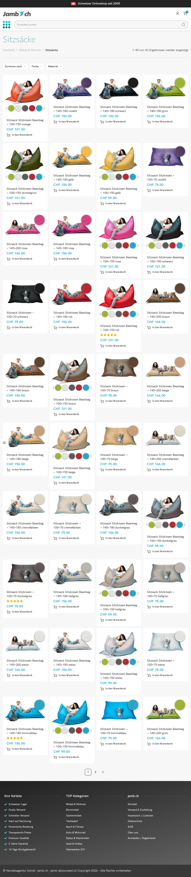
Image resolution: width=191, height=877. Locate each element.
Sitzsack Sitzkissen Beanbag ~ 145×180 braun (25, 388)
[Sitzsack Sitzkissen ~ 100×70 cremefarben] (72, 504)
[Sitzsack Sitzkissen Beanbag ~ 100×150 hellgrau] (119, 579)
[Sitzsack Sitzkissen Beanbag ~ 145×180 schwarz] (119, 88)
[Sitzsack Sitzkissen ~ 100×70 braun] (119, 367)
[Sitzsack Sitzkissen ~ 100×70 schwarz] (25, 293)
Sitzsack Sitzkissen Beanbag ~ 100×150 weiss (118, 676)
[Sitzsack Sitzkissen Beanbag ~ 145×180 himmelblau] (25, 710)
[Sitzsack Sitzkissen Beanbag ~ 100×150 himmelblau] (72, 717)
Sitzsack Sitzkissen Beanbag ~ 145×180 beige (25, 457)
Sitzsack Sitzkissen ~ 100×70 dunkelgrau (20, 594)
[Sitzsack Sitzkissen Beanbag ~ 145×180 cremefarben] (25, 504)
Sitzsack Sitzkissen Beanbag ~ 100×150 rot (118, 328)
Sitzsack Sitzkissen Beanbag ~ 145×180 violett (71, 109)
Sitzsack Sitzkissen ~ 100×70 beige (114, 457)
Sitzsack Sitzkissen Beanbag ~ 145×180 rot (71, 315)
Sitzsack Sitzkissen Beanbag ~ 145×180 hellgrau (71, 594)
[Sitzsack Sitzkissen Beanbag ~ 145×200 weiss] (25, 641)
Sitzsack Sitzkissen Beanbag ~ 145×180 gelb (71, 178)
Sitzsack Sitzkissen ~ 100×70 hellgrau (161, 594)
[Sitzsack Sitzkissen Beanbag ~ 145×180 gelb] (72, 156)
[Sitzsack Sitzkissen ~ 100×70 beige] (119, 435)
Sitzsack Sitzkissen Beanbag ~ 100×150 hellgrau (118, 607)
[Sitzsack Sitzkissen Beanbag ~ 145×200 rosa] (25, 225)
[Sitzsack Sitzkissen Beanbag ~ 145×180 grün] (165, 88)
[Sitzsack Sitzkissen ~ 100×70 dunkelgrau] (25, 572)
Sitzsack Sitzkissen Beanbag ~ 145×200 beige (165, 388)
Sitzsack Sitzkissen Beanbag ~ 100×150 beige (71, 470)
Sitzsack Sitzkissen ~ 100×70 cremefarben (67, 525)
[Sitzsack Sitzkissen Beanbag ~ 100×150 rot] (119, 300)
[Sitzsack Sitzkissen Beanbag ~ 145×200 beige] (165, 367)
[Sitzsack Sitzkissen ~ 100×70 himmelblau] (119, 710)
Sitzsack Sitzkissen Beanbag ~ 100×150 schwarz (165, 259)
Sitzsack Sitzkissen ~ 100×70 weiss (161, 663)
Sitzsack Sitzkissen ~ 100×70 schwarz (20, 315)
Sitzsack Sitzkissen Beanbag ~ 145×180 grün (165, 109)
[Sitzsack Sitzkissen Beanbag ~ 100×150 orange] (25, 95)
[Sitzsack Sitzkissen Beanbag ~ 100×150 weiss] (119, 648)
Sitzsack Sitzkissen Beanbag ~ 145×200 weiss (25, 663)
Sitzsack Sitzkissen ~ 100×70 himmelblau (114, 731)
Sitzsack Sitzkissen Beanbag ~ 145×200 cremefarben (165, 457)
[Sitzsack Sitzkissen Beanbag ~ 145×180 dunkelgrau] (119, 504)
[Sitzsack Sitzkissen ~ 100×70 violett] (165, 156)
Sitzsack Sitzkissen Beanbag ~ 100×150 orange (25, 122)
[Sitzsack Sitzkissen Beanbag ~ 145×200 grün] (165, 710)
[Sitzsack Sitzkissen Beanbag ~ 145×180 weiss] (72, 641)
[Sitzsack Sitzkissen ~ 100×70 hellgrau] (165, 572)
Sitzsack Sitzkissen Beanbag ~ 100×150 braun (71, 402)
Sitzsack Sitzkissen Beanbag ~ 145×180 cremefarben (25, 525)
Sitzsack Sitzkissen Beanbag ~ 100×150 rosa (118, 259)
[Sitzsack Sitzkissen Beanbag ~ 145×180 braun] (25, 367)
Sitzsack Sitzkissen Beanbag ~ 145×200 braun (165, 315)
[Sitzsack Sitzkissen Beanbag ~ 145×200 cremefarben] (165, 435)
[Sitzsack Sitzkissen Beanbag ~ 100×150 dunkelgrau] (165, 511)
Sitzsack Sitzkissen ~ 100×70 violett (161, 178)
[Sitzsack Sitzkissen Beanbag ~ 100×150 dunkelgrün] (25, 163)
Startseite (9, 50)
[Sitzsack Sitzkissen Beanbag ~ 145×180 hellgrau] (72, 572)
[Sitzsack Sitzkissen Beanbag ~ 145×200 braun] (165, 293)
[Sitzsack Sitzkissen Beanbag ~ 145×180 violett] (72, 88)
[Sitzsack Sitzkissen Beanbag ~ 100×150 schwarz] (165, 232)
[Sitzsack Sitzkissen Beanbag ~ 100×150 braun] (72, 374)
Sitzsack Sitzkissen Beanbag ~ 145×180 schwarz (118, 109)
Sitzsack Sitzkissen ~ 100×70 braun (114, 388)
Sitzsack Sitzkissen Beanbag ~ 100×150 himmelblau (71, 744)
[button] (19, 135)
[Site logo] (17, 13)
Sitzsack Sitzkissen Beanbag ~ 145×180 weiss (71, 663)
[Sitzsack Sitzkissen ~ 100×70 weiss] (165, 641)
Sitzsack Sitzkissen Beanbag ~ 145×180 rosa (71, 246)
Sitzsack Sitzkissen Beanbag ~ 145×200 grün (165, 731)
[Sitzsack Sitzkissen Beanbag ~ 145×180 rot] (72, 293)
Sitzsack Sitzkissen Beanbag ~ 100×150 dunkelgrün (25, 191)
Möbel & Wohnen (30, 50)
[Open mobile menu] (6, 24)
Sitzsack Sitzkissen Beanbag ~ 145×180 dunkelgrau (118, 525)
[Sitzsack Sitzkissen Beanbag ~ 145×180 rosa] (72, 225)
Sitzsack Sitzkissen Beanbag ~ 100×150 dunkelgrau (165, 539)
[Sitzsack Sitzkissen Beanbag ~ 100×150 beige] (72, 442)
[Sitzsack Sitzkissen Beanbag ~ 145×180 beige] (25, 435)
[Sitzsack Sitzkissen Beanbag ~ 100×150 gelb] (119, 163)
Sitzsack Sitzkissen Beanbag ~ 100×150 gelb (118, 191)
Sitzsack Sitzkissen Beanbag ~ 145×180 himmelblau (25, 731)
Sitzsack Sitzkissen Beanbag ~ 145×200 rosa (25, 246)
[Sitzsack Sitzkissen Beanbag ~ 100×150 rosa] (119, 232)
